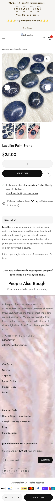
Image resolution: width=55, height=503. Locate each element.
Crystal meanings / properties (16, 421)
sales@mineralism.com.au (14, 345)
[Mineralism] (27, 38)
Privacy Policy (9, 387)
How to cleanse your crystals (16, 416)
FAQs (5, 392)
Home (4, 49)
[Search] (44, 38)
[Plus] (48, 164)
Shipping (6, 375)
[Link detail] (17, 9)
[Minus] (6, 164)
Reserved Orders (10, 410)
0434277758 (8, 340)
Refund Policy (9, 381)
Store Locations (9, 433)
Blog (4, 427)
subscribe (45, 460)
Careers (6, 370)
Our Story (7, 364)
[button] (48, 87)
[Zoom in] (47, 59)
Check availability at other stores (22, 193)
